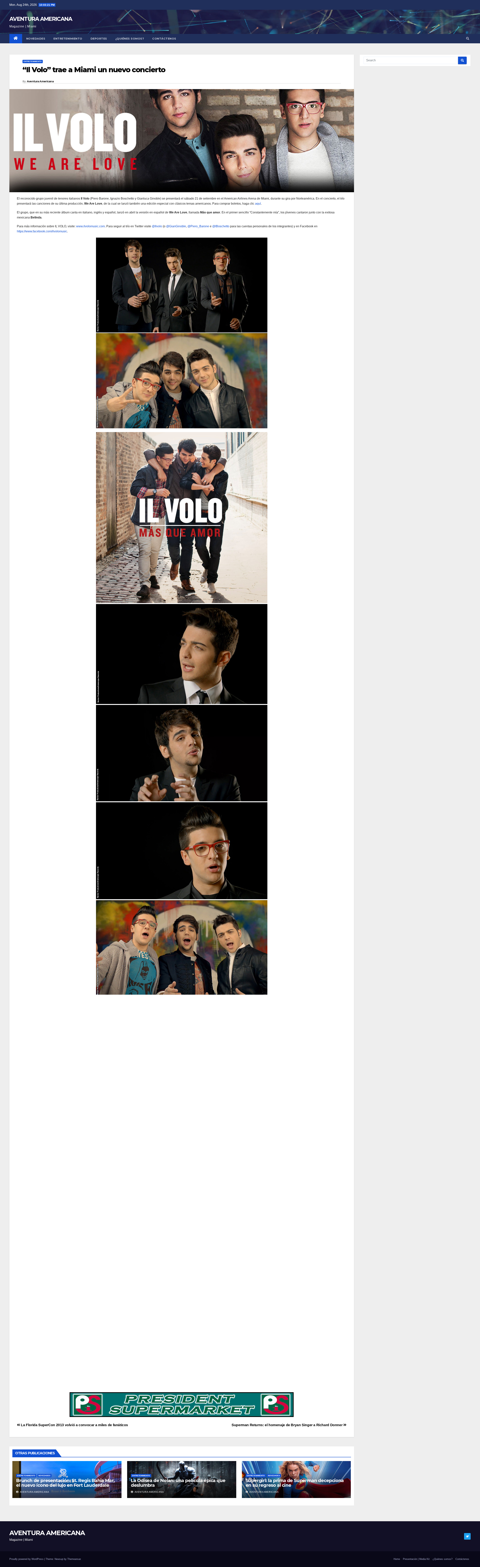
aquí (258, 203)
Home (397, 1559)
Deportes (99, 38)
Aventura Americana (40, 81)
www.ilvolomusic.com (90, 226)
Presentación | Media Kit (416, 1559)
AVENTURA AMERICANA (40, 19)
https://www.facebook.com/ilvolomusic (42, 231)
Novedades (35, 38)
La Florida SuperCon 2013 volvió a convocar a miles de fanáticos (74, 1425)
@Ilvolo (157, 226)
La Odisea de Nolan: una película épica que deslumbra (178, 1483)
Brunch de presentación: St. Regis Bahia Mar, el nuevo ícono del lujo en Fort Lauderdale (65, 1483)
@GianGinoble (176, 226)
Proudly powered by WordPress (26, 1559)
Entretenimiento (67, 38)
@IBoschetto (220, 226)
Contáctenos (164, 38)
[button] (467, 38)
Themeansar (74, 1559)
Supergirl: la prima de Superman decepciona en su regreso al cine (295, 1483)
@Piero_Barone (198, 226)
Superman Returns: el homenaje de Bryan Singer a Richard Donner (287, 1425)
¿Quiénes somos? (129, 38)
